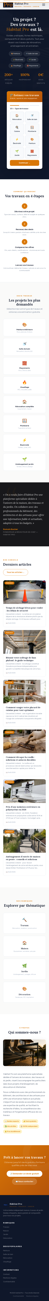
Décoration (7, 1238)
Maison (6, 1231)
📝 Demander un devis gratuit (24, 1174)
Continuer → (24, 163)
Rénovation (17, 117)
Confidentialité (9, 1282)
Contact (6, 1274)
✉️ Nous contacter (24, 1181)
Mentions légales (10, 1278)
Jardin (17, 153)
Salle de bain (32, 117)
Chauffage (7, 1262)
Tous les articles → (16, 572)
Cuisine (17, 129)
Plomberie (32, 129)
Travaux (6, 1227)
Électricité (17, 141)
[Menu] (43, 4)
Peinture (32, 141)
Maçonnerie (32, 153)
